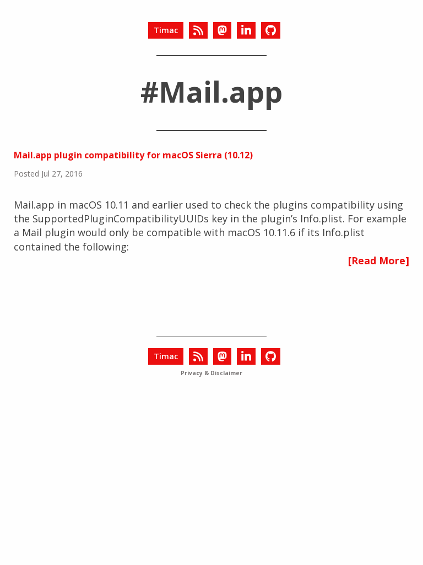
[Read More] (378, 260)
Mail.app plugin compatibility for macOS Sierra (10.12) (133, 155)
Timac (166, 30)
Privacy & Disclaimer (211, 373)
